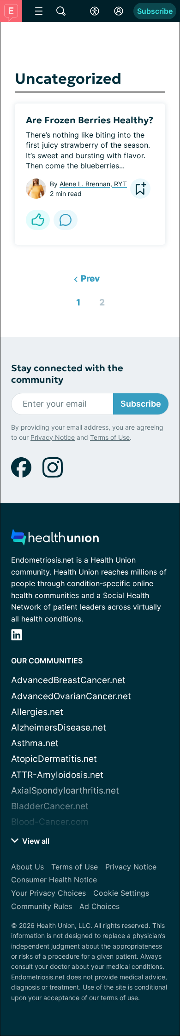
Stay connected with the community (67, 374)
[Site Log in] (119, 11)
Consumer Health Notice (54, 879)
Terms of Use (110, 437)
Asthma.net (35, 743)
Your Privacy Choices (48, 893)
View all (34, 841)
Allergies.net (37, 712)
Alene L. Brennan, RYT (93, 184)
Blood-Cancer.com (50, 822)
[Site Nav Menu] (39, 11)
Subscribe (155, 11)
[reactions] (38, 220)
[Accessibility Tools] (95, 11)
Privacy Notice (52, 437)
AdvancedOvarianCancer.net (71, 696)
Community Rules (41, 906)
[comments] (66, 220)
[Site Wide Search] (61, 11)
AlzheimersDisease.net (58, 727)
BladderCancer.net (50, 806)
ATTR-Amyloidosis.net (57, 775)
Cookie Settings (121, 893)
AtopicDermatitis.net (54, 759)
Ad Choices (99, 906)
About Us (27, 866)
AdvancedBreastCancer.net (68, 680)
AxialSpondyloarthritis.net (65, 790)
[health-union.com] (55, 540)
